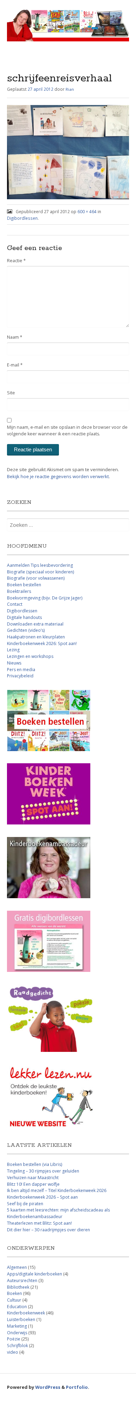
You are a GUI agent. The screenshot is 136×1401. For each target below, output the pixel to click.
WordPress (47, 1387)
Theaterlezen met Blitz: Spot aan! (39, 1223)
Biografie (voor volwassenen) (36, 578)
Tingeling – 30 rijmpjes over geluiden (43, 1171)
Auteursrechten (22, 1280)
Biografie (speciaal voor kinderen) (40, 572)
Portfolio (77, 1387)
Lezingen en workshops (30, 656)
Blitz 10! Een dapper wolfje (33, 1184)
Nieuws (14, 663)
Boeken (14, 1293)
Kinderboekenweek (26, 1313)
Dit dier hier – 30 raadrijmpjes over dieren (48, 1230)
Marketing (17, 1326)
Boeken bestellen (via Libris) (34, 1164)
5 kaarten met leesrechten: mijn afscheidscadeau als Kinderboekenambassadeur (58, 1213)
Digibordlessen (22, 218)
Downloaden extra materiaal (35, 624)
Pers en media (21, 670)
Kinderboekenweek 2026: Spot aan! (42, 643)
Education (17, 1307)
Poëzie (13, 1339)
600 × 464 (87, 211)
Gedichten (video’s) (26, 630)
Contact (14, 604)
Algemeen (17, 1267)
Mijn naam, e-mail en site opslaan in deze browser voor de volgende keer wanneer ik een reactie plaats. (67, 430)
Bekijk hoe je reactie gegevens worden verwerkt (58, 476)
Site (11, 393)
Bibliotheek (18, 1287)
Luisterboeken (21, 1319)
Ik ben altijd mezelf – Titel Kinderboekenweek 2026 (56, 1190)
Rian (70, 89)
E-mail (15, 365)
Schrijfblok (17, 1345)
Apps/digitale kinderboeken (34, 1274)
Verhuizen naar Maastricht (33, 1178)
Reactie (16, 261)
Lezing (13, 650)
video (12, 1352)
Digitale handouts (24, 617)
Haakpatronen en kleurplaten (36, 637)
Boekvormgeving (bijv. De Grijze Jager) (44, 598)
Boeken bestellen (24, 585)
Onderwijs (17, 1333)
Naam (14, 337)
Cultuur (14, 1300)
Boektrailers (19, 591)
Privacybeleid (20, 676)
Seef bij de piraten (25, 1204)
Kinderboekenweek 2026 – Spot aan (42, 1197)
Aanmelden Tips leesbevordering (40, 565)
